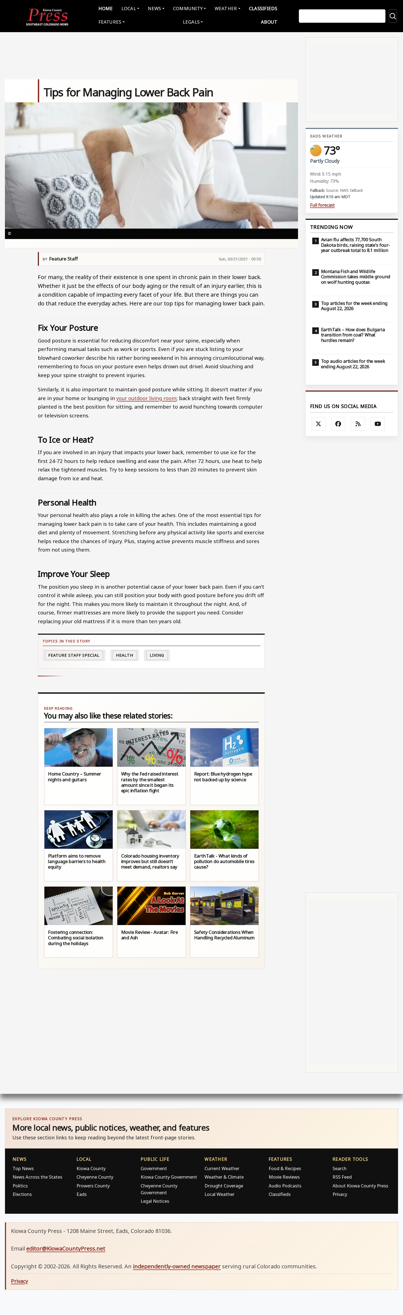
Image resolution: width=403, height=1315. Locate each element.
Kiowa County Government (169, 1177)
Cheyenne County (94, 1177)
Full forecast (322, 205)
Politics (20, 1185)
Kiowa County (91, 1168)
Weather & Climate (224, 1177)
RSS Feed (342, 1177)
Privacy (340, 1194)
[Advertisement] (351, 664)
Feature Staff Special (74, 655)
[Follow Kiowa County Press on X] (318, 424)
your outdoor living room (146, 398)
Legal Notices (155, 1201)
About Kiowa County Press (360, 1185)
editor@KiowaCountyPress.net (65, 1248)
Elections (22, 1194)
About (269, 22)
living (157, 655)
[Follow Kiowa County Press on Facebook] (338, 424)
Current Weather (222, 1168)
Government (154, 1168)
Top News (23, 1168)
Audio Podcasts (285, 1185)
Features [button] (109, 22)
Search (340, 1168)
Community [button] (188, 8)
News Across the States (37, 1177)
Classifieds (263, 8)
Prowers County (93, 1185)
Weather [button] (226, 8)
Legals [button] (191, 22)
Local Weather (219, 1194)
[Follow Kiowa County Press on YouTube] (378, 424)
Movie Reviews (284, 1177)
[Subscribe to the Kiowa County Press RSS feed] (358, 424)
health (124, 655)
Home (105, 8)
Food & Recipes (285, 1168)
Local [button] (128, 8)
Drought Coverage (224, 1185)
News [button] (154, 8)
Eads (81, 1194)
